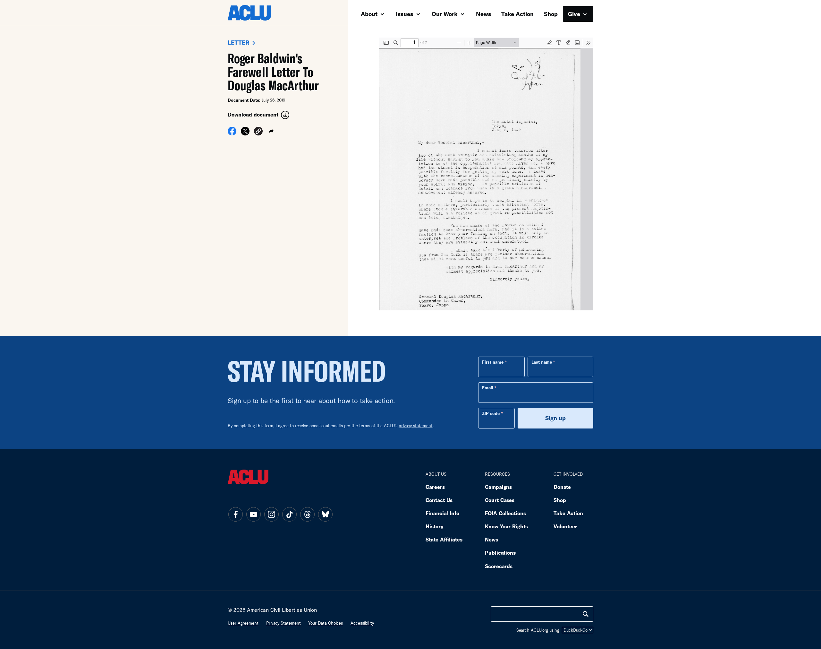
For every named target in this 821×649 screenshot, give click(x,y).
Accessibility (362, 623)
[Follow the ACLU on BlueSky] (325, 514)
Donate (562, 487)
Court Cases (499, 500)
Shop (551, 13)
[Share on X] (245, 133)
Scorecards (498, 566)
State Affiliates (444, 539)
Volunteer (565, 526)
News (483, 13)
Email (487, 387)
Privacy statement (283, 623)
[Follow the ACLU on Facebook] (235, 514)
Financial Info (442, 513)
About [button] (370, 13)
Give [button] (575, 13)
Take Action (517, 13)
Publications (500, 552)
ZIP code (491, 413)
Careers (435, 487)
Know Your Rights (506, 526)
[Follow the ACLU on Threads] (307, 514)
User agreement (243, 623)
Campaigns (498, 487)
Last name (541, 362)
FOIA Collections (505, 513)
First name (493, 362)
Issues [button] (405, 13)
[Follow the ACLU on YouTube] (253, 514)
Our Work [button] (445, 13)
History (434, 526)
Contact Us (439, 500)
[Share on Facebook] (232, 133)
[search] (585, 614)
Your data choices (325, 623)
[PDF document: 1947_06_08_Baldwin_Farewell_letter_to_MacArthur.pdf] (486, 174)
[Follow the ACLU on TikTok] (289, 514)
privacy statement (416, 425)
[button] (258, 132)
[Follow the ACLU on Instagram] (271, 514)
